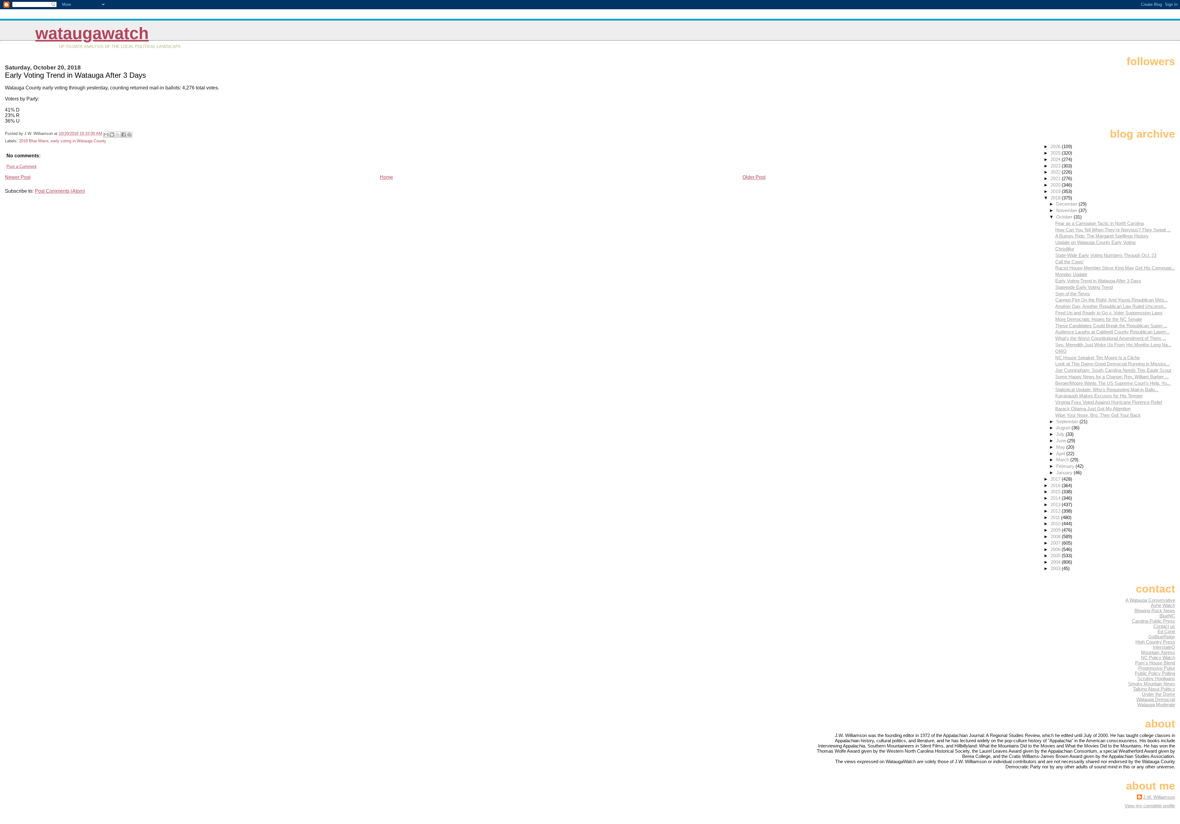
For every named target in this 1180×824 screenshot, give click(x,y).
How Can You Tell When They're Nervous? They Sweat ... (1113, 229)
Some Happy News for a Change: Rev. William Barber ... (1112, 376)
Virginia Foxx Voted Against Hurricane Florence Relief (1108, 402)
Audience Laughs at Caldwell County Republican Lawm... (1112, 331)
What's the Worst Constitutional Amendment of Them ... (1110, 338)
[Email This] (106, 135)
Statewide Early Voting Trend (1084, 287)
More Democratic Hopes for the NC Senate (1098, 319)
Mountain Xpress (1158, 652)
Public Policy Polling (1155, 673)
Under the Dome (1158, 694)
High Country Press (1155, 642)
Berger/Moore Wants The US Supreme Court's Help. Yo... (1112, 383)
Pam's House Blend (1155, 662)
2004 (1056, 562)
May (1061, 447)
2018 (1056, 197)
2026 (1056, 146)
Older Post (753, 177)
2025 (1056, 153)
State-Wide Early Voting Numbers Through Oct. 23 (1105, 255)
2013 (1056, 504)
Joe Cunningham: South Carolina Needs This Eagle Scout (1113, 370)
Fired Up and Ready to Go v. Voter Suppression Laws (1108, 312)
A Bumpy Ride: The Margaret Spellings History (1102, 236)
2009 (1056, 530)
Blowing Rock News (1155, 610)
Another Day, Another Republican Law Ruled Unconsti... (1111, 306)
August (1064, 427)
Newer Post (17, 177)
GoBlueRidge (1161, 636)
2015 (1056, 491)
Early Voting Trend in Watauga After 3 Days (1098, 280)
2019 (1056, 191)
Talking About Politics (1154, 689)
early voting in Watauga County (78, 141)
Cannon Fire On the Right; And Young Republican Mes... (1111, 299)
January (1065, 472)
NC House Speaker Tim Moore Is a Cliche (1097, 357)
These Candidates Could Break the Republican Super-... (1111, 325)
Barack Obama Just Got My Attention (1093, 408)
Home (386, 177)
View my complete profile (1150, 805)
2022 (1056, 172)
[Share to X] (118, 135)
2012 (1056, 511)
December (1067, 204)
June (1061, 440)
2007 (1056, 543)
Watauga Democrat (1155, 699)
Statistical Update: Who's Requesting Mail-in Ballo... (1106, 389)
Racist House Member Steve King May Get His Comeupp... (1115, 267)
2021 (1056, 178)
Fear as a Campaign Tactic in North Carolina (1099, 223)
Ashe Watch (1163, 605)
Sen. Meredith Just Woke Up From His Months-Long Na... (1113, 344)
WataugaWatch (92, 33)
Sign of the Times (1072, 293)
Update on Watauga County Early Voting (1095, 242)
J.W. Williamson (1159, 797)
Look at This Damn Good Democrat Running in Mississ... (1112, 363)
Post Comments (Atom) (60, 191)
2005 (1056, 555)
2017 (1056, 479)
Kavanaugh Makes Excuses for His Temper (1099, 395)
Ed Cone (1166, 631)
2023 (1056, 165)
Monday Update (1071, 274)
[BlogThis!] (112, 135)
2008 (1056, 536)
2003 (1056, 568)
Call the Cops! (1069, 261)
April (1061, 453)
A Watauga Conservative (1150, 600)
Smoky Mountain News (1151, 683)
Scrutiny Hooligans (1156, 678)
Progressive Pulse (1156, 668)
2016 (1056, 485)
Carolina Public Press (1153, 621)
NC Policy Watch (1158, 657)
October (1065, 216)
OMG (1061, 351)
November (1067, 210)
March (1063, 459)
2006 (1056, 549)
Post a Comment (21, 166)
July (1061, 434)
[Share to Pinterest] (129, 135)
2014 (1056, 498)
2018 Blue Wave (33, 141)
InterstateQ (1164, 647)
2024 (1056, 159)
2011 (1056, 517)
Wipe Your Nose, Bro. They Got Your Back (1098, 415)
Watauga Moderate (1156, 704)
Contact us (1164, 626)
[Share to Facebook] (123, 135)
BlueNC (1167, 615)
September (1068, 421)
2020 (1056, 184)
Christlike (1064, 248)
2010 (1056, 523)
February (1066, 466)
